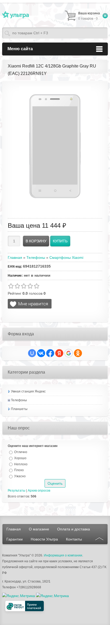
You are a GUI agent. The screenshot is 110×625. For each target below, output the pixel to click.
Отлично (20, 452)
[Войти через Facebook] (50, 353)
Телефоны (19, 400)
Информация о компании (63, 555)
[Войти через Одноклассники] (78, 353)
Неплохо (21, 464)
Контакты (74, 539)
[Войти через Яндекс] (59, 353)
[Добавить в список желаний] (30, 304)
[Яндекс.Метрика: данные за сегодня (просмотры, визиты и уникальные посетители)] (52, 596)
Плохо (19, 470)
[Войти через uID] (32, 353)
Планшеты (19, 409)
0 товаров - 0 (89, 15)
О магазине (39, 529)
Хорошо (20, 458)
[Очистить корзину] (105, 15)
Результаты (16, 490)
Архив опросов (39, 490)
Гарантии (14, 539)
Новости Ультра (44, 539)
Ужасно (20, 476)
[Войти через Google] (68, 353)
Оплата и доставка (73, 529)
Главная (13, 529)
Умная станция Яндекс (28, 391)
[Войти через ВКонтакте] (41, 353)
